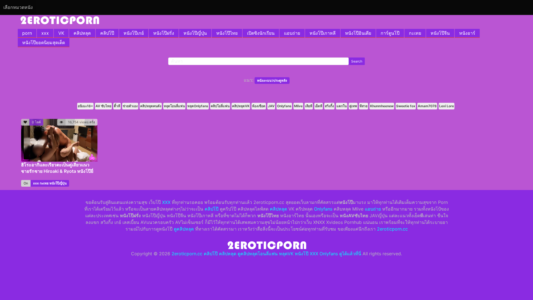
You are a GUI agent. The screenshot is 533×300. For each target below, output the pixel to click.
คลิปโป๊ (107, 33)
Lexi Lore (446, 106)
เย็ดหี (318, 106)
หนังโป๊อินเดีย (358, 33)
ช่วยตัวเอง (130, 106)
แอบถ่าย (292, 33)
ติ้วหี (117, 106)
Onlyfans (284, 106)
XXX (166, 202)
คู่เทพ (353, 106)
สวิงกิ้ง (329, 106)
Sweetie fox (405, 106)
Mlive (298, 106)
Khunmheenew (382, 106)
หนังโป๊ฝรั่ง (163, 33)
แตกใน (341, 106)
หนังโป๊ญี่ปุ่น (195, 33)
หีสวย (363, 106)
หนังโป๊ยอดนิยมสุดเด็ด (43, 42)
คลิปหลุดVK (241, 106)
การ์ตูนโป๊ (390, 33)
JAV (271, 106)
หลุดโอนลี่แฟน (174, 106)
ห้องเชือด (258, 106)
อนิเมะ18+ (85, 106)
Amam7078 (427, 106)
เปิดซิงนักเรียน (261, 33)
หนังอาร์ (467, 33)
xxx (45, 33)
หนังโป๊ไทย (227, 33)
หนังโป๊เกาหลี (323, 33)
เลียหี (308, 106)
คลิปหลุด (82, 33)
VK (61, 33)
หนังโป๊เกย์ (134, 33)
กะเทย (415, 33)
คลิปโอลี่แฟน (220, 106)
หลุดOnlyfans (197, 106)
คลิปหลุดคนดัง (150, 106)
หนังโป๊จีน (440, 33)
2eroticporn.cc (392, 229)
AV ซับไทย (103, 106)
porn (27, 33)
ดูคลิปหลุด (184, 229)
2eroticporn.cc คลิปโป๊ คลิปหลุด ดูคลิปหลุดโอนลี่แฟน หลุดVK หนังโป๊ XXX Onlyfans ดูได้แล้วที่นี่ (266, 253)
